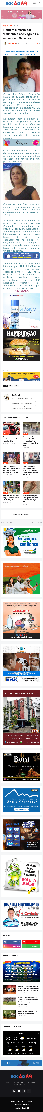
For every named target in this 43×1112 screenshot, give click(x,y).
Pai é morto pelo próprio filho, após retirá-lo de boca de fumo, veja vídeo (31, 499)
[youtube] (19, 1091)
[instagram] (24, 1091)
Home (13, 1101)
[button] (3, 3)
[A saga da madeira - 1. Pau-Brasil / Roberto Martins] (9, 1014)
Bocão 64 (16, 395)
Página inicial (7, 26)
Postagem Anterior (8, 522)
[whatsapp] (29, 1091)
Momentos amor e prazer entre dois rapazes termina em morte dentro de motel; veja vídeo (31, 470)
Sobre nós (20, 1101)
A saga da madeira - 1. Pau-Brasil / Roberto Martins (27, 1012)
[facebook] (14, 1091)
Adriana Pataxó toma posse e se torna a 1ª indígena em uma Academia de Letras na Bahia (28, 988)
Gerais (16, 385)
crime (16, 26)
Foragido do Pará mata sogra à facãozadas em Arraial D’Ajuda (11, 498)
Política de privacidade (21, 1104)
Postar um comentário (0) (21, 514)
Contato (29, 1101)
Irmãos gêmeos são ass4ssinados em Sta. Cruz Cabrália (11, 439)
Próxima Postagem (34, 522)
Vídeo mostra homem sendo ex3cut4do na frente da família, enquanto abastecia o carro (30, 441)
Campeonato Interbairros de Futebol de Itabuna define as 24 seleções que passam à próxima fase (28, 1001)
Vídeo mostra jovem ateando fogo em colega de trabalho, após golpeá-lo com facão (11, 469)
